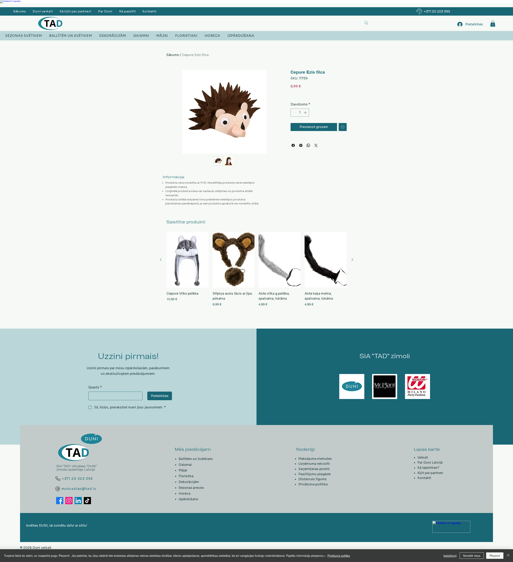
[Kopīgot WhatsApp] (308, 145)
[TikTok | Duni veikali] (87, 500)
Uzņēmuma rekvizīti (314, 464)
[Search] (366, 23)
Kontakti (424, 478)
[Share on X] (316, 145)
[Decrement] (294, 112)
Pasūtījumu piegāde (314, 474)
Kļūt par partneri (430, 473)
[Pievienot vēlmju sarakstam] (343, 127)
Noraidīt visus (471, 556)
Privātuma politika (313, 484)
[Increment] (305, 112)
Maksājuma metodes (315, 459)
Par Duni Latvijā (429, 462)
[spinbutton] (300, 112)
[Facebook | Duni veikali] (59, 500)
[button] (492, 23)
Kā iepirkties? (428, 468)
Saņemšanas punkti (314, 469)
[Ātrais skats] (188, 260)
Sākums (172, 55)
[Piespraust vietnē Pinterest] (300, 145)
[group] (256, 272)
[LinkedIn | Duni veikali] (78, 500)
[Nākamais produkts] (352, 259)
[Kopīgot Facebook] (293, 145)
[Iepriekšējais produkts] (160, 259)
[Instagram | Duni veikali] (69, 500)
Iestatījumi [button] (449, 556)
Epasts (95, 387)
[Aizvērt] (508, 555)
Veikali (422, 457)
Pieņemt (495, 556)
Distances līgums (312, 479)
